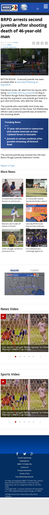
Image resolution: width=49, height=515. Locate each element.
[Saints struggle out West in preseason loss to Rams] (12, 238)
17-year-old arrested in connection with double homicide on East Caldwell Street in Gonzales (25, 131)
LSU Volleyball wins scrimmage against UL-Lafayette (34, 251)
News (16, 42)
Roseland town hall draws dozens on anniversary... (12, 200)
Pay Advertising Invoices (24, 477)
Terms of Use (24, 473)
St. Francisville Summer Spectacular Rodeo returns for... (36, 201)
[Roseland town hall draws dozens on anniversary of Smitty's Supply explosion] (12, 188)
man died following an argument (19, 83)
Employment (24, 461)
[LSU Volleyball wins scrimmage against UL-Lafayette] (36, 238)
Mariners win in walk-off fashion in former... (11, 225)
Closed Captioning (24, 458)
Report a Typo (8, 165)
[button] (24, 62)
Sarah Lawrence (9, 47)
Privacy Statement (24, 470)
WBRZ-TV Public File (24, 464)
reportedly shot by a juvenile (21, 92)
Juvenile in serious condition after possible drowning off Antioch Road (24, 141)
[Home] (9, 8)
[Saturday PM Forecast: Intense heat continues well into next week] (36, 213)
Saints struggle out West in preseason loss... (12, 250)
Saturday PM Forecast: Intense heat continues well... (35, 226)
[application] (24, 61)
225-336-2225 (21, 483)
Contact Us (25, 467)
